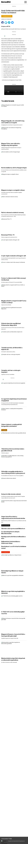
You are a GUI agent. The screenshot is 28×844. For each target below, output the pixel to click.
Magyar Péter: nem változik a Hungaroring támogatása (10, 144)
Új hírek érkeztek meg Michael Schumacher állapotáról (11, 324)
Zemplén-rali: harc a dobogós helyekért (10, 371)
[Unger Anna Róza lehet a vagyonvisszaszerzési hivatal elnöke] (14, 507)
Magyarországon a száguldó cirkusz (13, 190)
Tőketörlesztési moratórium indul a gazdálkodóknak (12, 449)
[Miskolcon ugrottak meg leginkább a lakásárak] (14, 582)
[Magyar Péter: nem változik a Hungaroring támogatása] (14, 134)
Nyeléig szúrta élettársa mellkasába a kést (13, 537)
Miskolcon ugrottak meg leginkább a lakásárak (13, 592)
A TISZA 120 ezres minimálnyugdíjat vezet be (13, 612)
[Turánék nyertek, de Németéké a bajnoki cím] (14, 338)
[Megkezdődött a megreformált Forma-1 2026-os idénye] (14, 291)
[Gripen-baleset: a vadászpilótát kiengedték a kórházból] (14, 415)
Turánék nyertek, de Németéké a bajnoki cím (11, 348)
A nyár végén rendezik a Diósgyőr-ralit (13, 256)
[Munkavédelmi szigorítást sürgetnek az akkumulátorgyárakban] (14, 649)
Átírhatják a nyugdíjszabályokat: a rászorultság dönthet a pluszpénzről (13, 472)
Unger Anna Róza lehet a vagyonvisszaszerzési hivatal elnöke (13, 517)
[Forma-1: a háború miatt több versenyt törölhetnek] (14, 269)
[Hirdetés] (14, 35)
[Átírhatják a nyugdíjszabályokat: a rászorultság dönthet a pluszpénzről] (14, 462)
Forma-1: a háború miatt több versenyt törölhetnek (13, 279)
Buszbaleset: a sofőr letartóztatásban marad (13, 547)
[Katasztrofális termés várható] (14, 485)
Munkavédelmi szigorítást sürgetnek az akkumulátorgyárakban (13, 659)
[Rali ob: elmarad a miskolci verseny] (14, 203)
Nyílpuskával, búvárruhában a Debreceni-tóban (10, 542)
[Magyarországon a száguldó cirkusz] (14, 181)
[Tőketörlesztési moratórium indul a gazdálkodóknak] (14, 439)
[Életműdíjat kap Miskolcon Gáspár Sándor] (14, 561)
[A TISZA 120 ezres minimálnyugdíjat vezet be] (14, 602)
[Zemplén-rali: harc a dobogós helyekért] (14, 361)
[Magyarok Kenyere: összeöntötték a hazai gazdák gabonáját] (14, 625)
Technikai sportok (6, 16)
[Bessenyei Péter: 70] (14, 226)
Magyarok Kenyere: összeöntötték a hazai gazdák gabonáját (13, 635)
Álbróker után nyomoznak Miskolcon (13, 528)
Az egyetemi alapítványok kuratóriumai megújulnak (14, 399)
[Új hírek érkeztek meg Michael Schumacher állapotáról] (14, 314)
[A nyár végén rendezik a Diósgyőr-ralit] (14, 246)
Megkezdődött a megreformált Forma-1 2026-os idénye (14, 301)
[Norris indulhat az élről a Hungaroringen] (14, 158)
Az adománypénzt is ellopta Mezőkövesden (10, 532)
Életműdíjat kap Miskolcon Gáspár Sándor (12, 571)
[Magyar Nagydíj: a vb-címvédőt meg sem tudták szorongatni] (14, 111)
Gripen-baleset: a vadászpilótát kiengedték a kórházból (11, 425)
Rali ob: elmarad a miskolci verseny (12, 212)
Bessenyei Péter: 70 (7, 235)
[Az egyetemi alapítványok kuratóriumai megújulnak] (14, 390)
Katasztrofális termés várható (11, 494)
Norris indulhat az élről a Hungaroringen (14, 167)
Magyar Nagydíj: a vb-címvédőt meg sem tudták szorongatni (12, 121)
